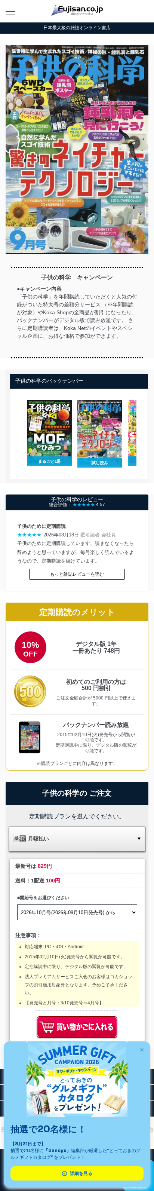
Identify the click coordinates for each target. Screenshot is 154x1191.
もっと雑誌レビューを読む (77, 574)
